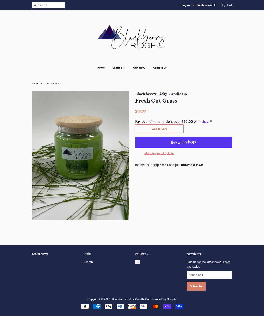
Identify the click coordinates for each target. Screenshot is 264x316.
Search (88, 261)
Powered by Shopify (164, 299)
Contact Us (160, 68)
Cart (229, 5)
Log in (186, 5)
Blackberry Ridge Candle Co (130, 299)
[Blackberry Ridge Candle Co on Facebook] (137, 262)
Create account (206, 5)
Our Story (139, 68)
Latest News (40, 254)
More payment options (159, 153)
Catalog (118, 68)
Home (101, 68)
